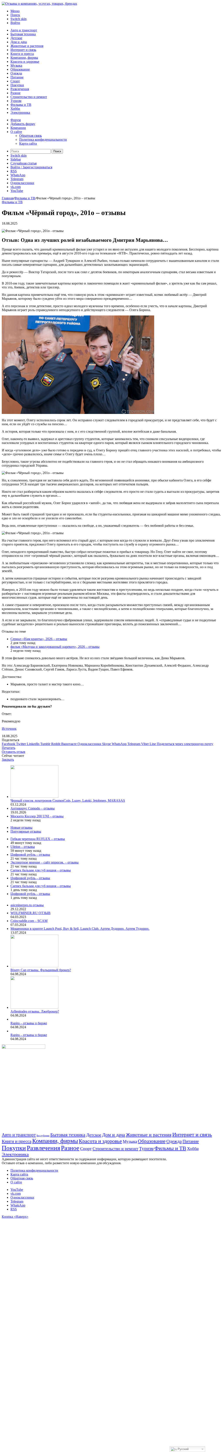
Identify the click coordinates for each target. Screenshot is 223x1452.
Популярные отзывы (25, 831)
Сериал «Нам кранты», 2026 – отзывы (38, 639)
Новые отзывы (21, 827)
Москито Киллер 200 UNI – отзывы (37, 816)
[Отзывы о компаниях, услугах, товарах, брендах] (39, 3)
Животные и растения (26, 46)
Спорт (15, 81)
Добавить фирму (22, 124)
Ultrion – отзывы (22, 847)
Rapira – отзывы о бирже (28, 1023)
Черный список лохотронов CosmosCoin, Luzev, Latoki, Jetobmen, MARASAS (67, 800)
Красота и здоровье (24, 61)
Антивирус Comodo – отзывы (32, 808)
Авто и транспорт (23, 30)
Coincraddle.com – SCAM (28, 921)
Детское (16, 38)
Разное (15, 93)
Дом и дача (18, 42)
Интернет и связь (23, 50)
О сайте (16, 132)
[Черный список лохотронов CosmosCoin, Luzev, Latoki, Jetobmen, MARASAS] (34, 796)
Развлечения (19, 89)
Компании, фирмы (24, 57)
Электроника (20, 112)
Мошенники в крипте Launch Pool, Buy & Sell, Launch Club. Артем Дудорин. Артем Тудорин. (79, 928)
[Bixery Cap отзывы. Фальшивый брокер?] (34, 966)
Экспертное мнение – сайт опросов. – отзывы (44, 862)
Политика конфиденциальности (43, 139)
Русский (183, 1449)
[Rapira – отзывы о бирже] (11, 1019)
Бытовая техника (23, 34)
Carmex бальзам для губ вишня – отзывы (40, 870)
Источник (9, 728)
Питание (17, 77)
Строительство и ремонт (28, 97)
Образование (20, 69)
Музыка (16, 65)
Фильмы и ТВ (20, 105)
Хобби (15, 108)
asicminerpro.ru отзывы (27, 905)
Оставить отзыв (13, 752)
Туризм (15, 101)
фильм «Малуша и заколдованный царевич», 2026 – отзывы (55, 647)
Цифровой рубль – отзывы (30, 854)
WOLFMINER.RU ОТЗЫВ (30, 913)
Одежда (16, 73)
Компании (18, 128)
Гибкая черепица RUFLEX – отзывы (37, 839)
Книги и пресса (22, 54)
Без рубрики (43, 1135)
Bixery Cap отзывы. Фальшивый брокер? (40, 970)
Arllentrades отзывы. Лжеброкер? (34, 1011)
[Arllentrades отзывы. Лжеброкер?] (34, 1007)
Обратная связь (30, 135)
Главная (8, 198)
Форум (15, 120)
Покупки (17, 85)
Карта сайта (28, 143)
